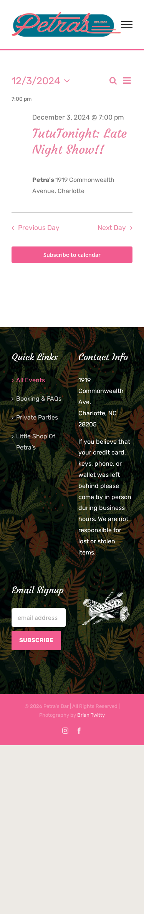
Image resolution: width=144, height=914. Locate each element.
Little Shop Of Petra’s (35, 442)
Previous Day (38, 227)
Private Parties (37, 417)
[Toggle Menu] (127, 24)
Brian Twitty (91, 715)
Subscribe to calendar (72, 254)
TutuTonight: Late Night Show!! (79, 141)
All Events (30, 380)
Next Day (112, 227)
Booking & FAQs (38, 398)
